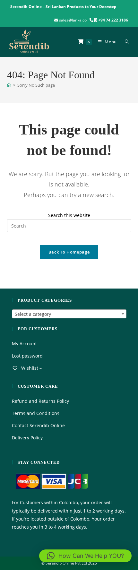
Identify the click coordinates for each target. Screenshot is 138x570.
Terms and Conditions (35, 413)
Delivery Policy (27, 438)
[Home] (9, 85)
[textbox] (69, 314)
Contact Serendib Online (38, 425)
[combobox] (69, 313)
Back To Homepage (69, 252)
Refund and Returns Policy (40, 401)
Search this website (69, 215)
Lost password (27, 356)
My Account (24, 344)
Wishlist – (31, 368)
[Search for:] (125, 41)
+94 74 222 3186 (113, 20)
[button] (85, 555)
